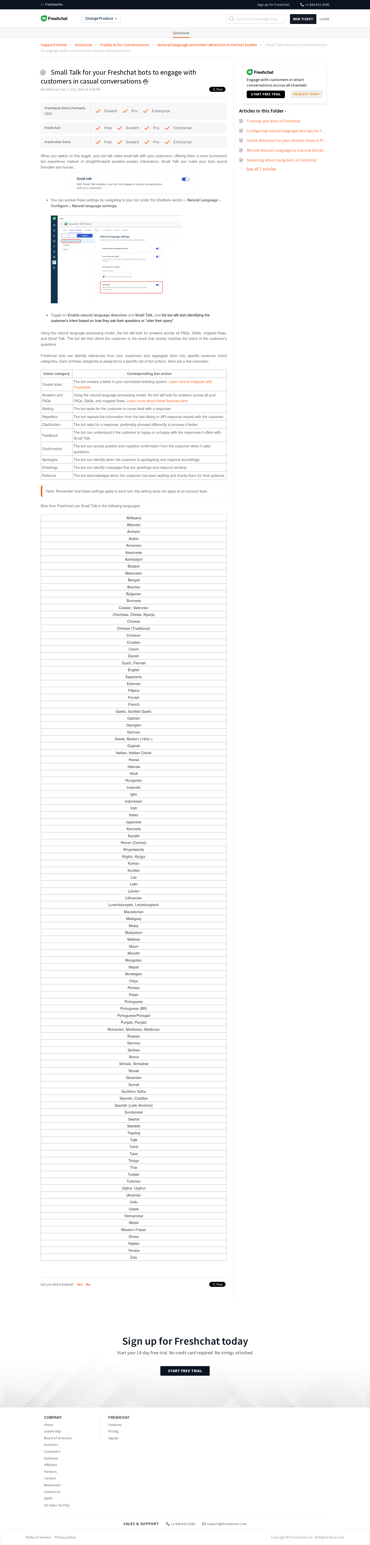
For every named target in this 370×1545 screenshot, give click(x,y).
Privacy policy (65, 1537)
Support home (54, 44)
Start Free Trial (185, 1370)
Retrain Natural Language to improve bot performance (294, 150)
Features (115, 1424)
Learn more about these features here (157, 400)
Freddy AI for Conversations (124, 44)
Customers (52, 1451)
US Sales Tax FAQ (56, 1505)
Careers (50, 1478)
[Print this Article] (145, 82)
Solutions (181, 32)
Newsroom (52, 1485)
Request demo (307, 94)
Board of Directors (58, 1438)
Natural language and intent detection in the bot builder (207, 44)
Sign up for (273, 4)
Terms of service (38, 1537)
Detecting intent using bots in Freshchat (282, 159)
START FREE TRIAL (266, 94)
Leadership (52, 1431)
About (48, 1424)
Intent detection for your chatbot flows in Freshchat (292, 140)
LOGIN (324, 19)
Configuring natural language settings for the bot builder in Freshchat (307, 130)
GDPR (48, 1498)
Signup (113, 1438)
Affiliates (50, 1464)
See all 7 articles (261, 169)
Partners (50, 1471)
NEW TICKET (303, 19)
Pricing (113, 1431)
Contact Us (52, 1491)
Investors (51, 1444)
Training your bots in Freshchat (274, 120)
